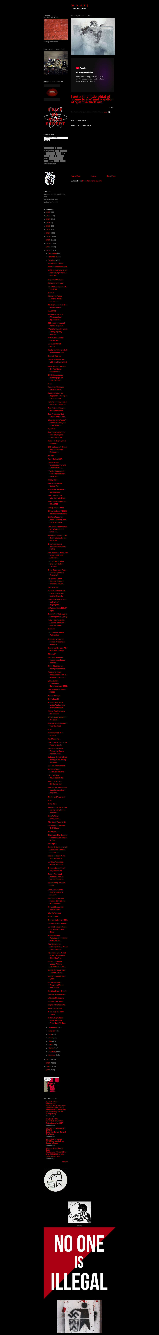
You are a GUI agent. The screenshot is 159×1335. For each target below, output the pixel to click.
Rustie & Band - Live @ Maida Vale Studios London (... (57, 849)
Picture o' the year (55, 283)
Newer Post (75, 176)
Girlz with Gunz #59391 (57, 923)
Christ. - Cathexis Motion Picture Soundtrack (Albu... (57, 964)
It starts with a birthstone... (51, 1102)
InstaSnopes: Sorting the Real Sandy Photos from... (57, 369)
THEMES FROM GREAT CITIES (55, 1129)
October (51, 260)
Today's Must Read (56, 508)
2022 (48, 216)
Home (93, 176)
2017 (48, 233)
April (50, 1045)
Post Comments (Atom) (91, 181)
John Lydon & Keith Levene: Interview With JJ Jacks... (56, 622)
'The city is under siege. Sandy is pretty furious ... (57, 331)
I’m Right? (52, 844)
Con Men (51, 429)
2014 (48, 243)
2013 (48, 247)
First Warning (53, 739)
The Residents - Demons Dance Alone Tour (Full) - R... (58, 946)
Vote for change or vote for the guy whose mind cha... (57, 809)
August (51, 1031)
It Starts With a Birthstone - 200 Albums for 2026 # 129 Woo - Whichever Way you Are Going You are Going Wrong (56, 1109)
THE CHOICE (53, 587)
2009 (48, 1066)
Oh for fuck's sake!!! (56, 797)
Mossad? (52, 654)
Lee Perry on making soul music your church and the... (56, 434)
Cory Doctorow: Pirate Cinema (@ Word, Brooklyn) (57, 572)
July (50, 1034)
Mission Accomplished (57, 267)
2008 (48, 1070)
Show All (65, 1161)
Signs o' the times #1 (56, 1005)
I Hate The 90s (52, 1119)
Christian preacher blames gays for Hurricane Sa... (55, 377)
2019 (48, 226)
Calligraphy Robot (55, 263)
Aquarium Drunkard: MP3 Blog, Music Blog (55, 1140)
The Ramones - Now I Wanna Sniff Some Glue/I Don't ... (57, 955)
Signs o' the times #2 (56, 994)
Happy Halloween (55, 280)
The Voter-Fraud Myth (57, 822)
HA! (49, 729)
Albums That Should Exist (54, 1149)
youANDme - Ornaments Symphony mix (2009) (57, 683)
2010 (48, 1063)
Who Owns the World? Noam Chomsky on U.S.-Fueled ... (57, 422)
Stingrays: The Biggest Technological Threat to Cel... (57, 837)
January (52, 1055)
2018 (48, 229)
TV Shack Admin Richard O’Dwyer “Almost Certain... (56, 581)
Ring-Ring (52, 804)
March (51, 1048)
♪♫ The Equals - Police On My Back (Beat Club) (57, 929)
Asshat (51, 293)
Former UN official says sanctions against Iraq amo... (57, 790)
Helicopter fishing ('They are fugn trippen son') (55, 317)
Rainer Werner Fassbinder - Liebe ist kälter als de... (57, 938)
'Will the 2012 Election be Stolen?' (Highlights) (57, 602)
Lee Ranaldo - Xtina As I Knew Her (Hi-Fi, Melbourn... (58, 555)
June (50, 1038)
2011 (48, 1059)
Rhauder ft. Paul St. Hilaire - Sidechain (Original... (56, 641)
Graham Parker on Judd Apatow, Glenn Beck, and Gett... (57, 519)
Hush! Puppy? (54, 696)
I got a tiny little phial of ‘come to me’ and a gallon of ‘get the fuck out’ (92, 99)
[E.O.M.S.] (79, 5)
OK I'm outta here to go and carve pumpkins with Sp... (57, 272)
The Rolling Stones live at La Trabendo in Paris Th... (57, 529)
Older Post (111, 176)
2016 (48, 236)
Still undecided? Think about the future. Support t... (57, 449)
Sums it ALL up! (54, 356)
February (52, 1052)
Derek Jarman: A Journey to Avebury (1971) (57, 546)
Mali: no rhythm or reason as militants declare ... (56, 660)
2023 (48, 212)
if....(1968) (52, 311)
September (53, 1027)
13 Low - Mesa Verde (56, 766)
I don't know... (53, 916)
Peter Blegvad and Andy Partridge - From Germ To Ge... (56, 1020)
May (50, 1041)
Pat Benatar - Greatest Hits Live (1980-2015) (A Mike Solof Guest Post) (56, 1154)
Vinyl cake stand (55, 1008)
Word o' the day (54, 913)
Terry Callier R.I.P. (55, 459)
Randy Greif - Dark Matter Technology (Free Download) (56, 705)
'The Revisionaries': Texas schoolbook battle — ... (56, 473)
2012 (48, 250)
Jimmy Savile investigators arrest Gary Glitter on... (57, 465)
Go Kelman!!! (53, 699)
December (52, 253)
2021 (48, 219)
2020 (48, 223)
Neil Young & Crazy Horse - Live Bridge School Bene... (57, 900)
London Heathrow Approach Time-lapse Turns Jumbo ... (57, 395)
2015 (48, 240)
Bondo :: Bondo (52, 1143)
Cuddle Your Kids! (55, 1001)
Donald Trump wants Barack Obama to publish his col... (56, 593)
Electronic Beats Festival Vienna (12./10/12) (55, 298)
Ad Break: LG (53, 832)
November (52, 257)
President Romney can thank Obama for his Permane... (57, 537)
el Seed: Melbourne (56, 998)
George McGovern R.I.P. (57, 920)
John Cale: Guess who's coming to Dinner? (55, 892)
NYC (50, 384)
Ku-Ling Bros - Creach (57, 991)
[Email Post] (109, 112)
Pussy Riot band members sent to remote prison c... (56, 876)
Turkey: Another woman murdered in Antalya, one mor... (57, 674)
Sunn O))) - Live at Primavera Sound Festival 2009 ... (56, 751)
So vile (51, 456)
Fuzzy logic (52, 480)
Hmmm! (51, 629)
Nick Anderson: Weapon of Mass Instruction (55, 984)
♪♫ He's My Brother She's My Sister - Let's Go (56, 563)
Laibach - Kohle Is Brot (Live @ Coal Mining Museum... (57, 759)
